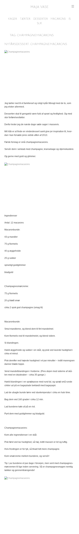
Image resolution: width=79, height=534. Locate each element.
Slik (39, 23)
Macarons (58, 19)
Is (70, 19)
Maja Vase (39, 7)
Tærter (25, 19)
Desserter (40, 19)
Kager (12, 19)
